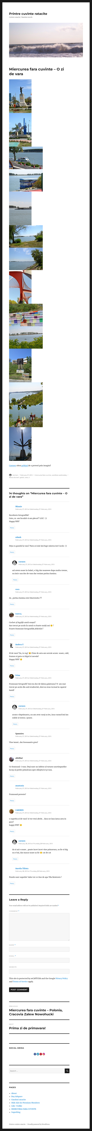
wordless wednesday (59, 475)
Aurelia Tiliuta (21, 868)
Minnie (18, 506)
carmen (22, 562)
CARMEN (19, 810)
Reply (12, 528)
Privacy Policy (62, 978)
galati (22, 477)
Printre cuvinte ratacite (28, 14)
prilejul (25, 465)
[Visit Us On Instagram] (43, 1054)
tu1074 (18, 614)
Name (12, 945)
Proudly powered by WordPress (38, 1124)
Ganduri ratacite (18, 1099)
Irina (17, 675)
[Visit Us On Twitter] (37, 1054)
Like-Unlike (16, 1106)
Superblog (15, 1112)
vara (26, 477)
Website (13, 967)
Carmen (12, 465)
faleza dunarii (14, 477)
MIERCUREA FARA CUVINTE (23, 1109)
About (14, 1093)
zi (29, 477)
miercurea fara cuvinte (43, 475)
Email (12, 956)
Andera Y (19, 644)
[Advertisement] (40, 472)
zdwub (18, 537)
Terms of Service (20, 981)
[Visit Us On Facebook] (34, 1054)
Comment (14, 911)
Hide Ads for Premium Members (25, 1103)
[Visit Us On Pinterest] (40, 1054)
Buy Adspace (16, 1096)
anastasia (19, 786)
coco (17, 589)
